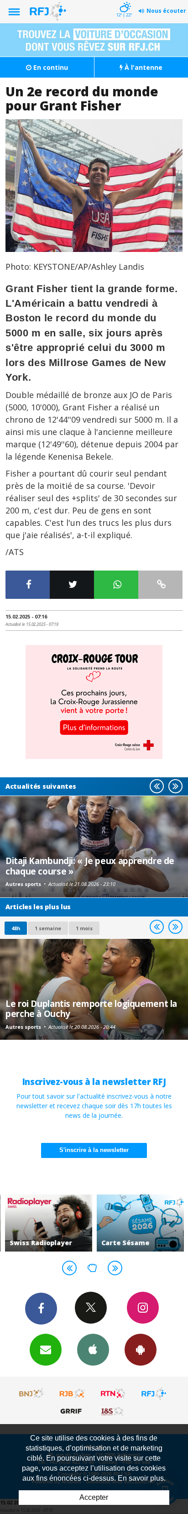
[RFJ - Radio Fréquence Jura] (153, 1393)
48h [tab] (15, 928)
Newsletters (46, 1350)
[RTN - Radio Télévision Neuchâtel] (113, 1393)
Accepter (93, 1497)
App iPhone (93, 1350)
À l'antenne (142, 67)
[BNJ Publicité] (32, 1393)
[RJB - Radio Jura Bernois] (72, 1393)
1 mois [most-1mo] (84, 928)
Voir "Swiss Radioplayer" (48, 1223)
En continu (49, 67)
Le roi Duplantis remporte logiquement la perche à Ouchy (91, 1008)
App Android (141, 1350)
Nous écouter (166, 11)
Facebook (41, 1309)
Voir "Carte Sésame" (139, 1223)
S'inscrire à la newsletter (94, 1150)
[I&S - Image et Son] (113, 1411)
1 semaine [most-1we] (48, 928)
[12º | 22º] (124, 1)
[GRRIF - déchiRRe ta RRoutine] (72, 1411)
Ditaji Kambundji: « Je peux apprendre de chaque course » (89, 865)
